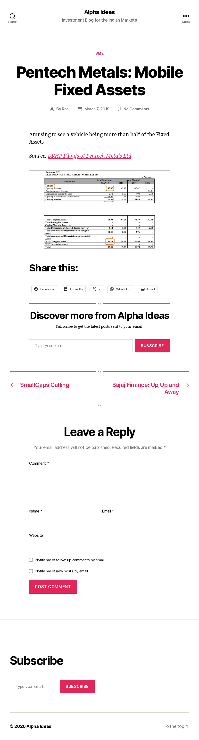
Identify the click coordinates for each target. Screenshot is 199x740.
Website (36, 535)
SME (99, 53)
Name (35, 511)
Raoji (66, 108)
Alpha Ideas (99, 12)
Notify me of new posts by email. (62, 571)
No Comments (136, 108)
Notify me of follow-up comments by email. (70, 560)
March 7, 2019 (97, 108)
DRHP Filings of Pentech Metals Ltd (89, 156)
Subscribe (152, 345)
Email (108, 511)
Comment (39, 463)
